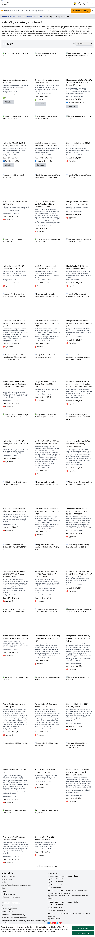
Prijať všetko (83, 928)
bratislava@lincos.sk (58, 911)
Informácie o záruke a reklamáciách (14, 918)
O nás (3, 882)
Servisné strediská (7, 912)
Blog (3, 888)
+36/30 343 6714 (56, 908)
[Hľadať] (79, 3)
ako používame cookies (17, 929)
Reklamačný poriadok (9, 909)
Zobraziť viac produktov (49, 866)
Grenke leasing (6, 900)
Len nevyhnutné (83, 933)
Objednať (8, 102)
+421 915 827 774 (57, 879)
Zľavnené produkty (80, 10)
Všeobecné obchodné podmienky (13, 915)
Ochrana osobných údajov (10, 897)
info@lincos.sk (56, 888)
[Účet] (93, 3)
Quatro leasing (6, 906)
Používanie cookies (8, 894)
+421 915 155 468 (57, 882)
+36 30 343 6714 (56, 885)
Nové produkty (6, 879)
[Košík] (88, 3)
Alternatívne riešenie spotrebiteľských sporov (17, 885)
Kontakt (4, 891)
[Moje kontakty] (84, 3)
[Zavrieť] (93, 10)
